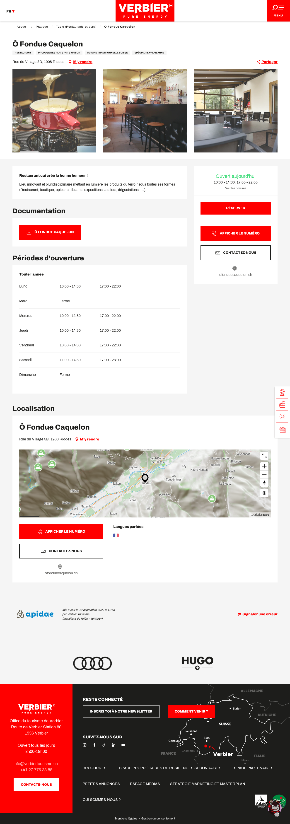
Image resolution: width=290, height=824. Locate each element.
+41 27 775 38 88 (36, 770)
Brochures (94, 768)
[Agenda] (282, 430)
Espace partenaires (252, 768)
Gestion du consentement (158, 818)
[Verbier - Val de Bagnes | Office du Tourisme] (145, 11)
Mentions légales (126, 818)
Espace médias (145, 784)
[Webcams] (282, 392)
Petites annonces (101, 784)
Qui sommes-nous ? (102, 800)
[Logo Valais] (261, 802)
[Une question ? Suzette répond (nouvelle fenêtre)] (274, 808)
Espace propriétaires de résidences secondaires (169, 768)
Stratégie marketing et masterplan (207, 784)
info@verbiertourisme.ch (36, 763)
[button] (54, 110)
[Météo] (282, 416)
